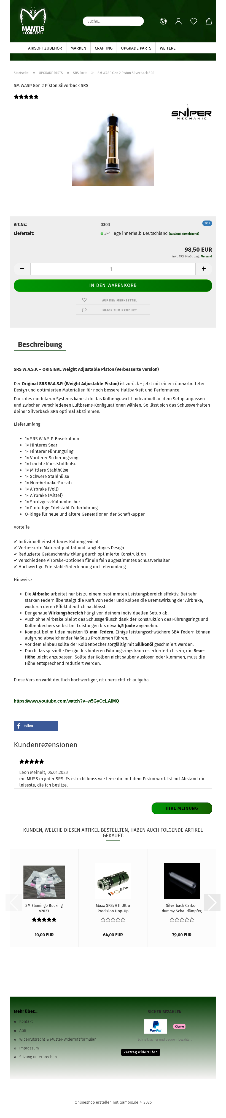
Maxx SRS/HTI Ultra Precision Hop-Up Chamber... (113, 908)
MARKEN (78, 48)
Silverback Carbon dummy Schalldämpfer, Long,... (182, 908)
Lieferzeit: (24, 233)
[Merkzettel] (193, 21)
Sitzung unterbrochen (38, 1057)
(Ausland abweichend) (184, 234)
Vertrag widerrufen (141, 1052)
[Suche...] (137, 21)
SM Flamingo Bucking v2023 (44, 908)
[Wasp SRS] (113, 144)
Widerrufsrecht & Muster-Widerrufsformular (57, 1039)
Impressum (29, 1048)
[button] (163, 21)
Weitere (168, 48)
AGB (22, 1030)
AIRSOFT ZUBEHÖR (45, 48)
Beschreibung (40, 344)
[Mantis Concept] (33, 20)
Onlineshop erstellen (93, 1102)
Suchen (191, 48)
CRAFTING (103, 48)
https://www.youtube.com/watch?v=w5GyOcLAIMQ (66, 701)
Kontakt (26, 1021)
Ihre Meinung (182, 808)
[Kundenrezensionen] (26, 100)
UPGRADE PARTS (136, 48)
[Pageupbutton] (211, 1109)
